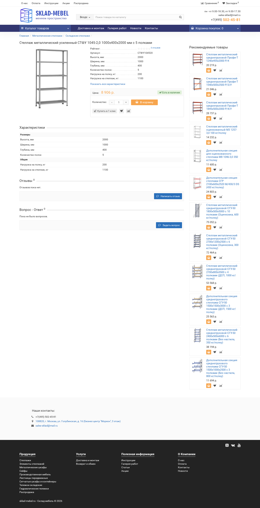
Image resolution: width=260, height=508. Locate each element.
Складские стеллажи (78, 35)
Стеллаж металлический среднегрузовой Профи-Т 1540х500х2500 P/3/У (222, 81)
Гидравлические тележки (34, 488)
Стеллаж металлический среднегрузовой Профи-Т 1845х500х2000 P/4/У (222, 105)
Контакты (151, 28)
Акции (66, 3)
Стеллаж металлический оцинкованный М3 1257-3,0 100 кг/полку (221, 130)
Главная (24, 35)
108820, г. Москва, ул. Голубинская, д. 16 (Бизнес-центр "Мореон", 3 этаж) (78, 421)
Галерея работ (117, 28)
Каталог (37, 28)
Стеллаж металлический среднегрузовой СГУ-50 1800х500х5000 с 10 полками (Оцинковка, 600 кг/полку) (222, 211)
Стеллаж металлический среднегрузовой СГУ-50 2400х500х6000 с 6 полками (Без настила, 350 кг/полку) (221, 336)
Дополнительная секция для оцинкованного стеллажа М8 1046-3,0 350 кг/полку (222, 155)
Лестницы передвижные (33, 478)
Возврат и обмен (86, 463)
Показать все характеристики (107, 84)
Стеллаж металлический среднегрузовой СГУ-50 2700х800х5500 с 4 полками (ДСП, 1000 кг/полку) (221, 272)
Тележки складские (30, 485)
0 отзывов (155, 48)
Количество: (99, 102)
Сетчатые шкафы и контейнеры (37, 481)
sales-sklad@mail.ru (47, 425)
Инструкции (51, 3)
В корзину (146, 102)
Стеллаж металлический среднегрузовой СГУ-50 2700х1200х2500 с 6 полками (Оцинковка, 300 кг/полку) (222, 242)
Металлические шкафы (33, 467)
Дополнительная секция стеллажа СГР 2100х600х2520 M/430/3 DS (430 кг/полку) (222, 182)
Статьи (125, 467)
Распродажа (81, 3)
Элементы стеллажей (31, 463)
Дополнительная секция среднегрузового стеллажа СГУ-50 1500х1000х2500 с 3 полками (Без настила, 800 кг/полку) (221, 368)
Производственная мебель (35, 474)
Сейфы (23, 470)
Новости (135, 28)
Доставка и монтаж (91, 28)
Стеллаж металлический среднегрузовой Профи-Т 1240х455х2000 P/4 (222, 57)
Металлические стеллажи (47, 35)
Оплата (36, 3)
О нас (24, 3)
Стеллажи (25, 460)
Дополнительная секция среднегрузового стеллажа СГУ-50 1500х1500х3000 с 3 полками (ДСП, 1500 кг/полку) (221, 304)
